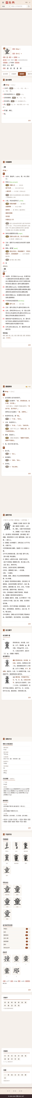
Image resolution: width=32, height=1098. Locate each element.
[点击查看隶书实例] (26, 858)
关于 (8, 1091)
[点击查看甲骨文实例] (7, 846)
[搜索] (29, 6)
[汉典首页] (10, 2)
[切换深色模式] (30, 2)
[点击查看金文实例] (16, 846)
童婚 (18, 335)
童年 (4, 338)
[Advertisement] (16, 26)
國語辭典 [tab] (22, 74)
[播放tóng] (20, 49)
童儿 (10, 335)
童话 (15, 335)
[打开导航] (3, 2)
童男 (24, 335)
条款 (14, 1091)
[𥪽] (11, 68)
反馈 (29, 120)
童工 (13, 335)
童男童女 (28, 335)
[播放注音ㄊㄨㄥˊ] (21, 53)
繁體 (26, 2)
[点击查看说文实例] (7, 858)
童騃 (4, 335)
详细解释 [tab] (13, 74)
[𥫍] (17, 68)
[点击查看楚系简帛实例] (26, 846)
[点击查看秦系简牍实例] (16, 858)
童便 (7, 335)
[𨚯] (20, 68)
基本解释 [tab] (5, 74)
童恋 (21, 335)
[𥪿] (14, 68)
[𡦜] (7, 68)
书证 (29, 386)
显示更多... (8, 338)
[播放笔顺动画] (4, 48)
